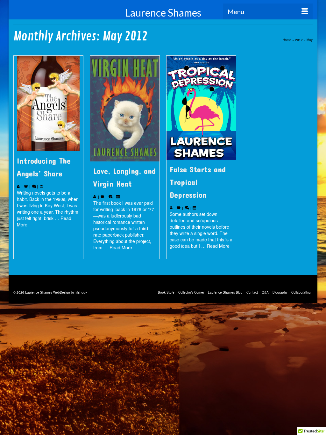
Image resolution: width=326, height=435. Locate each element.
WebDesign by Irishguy (70, 292)
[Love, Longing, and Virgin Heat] (124, 108)
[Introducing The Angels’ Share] (48, 103)
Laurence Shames (163, 12)
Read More (121, 247)
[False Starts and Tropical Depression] (201, 108)
